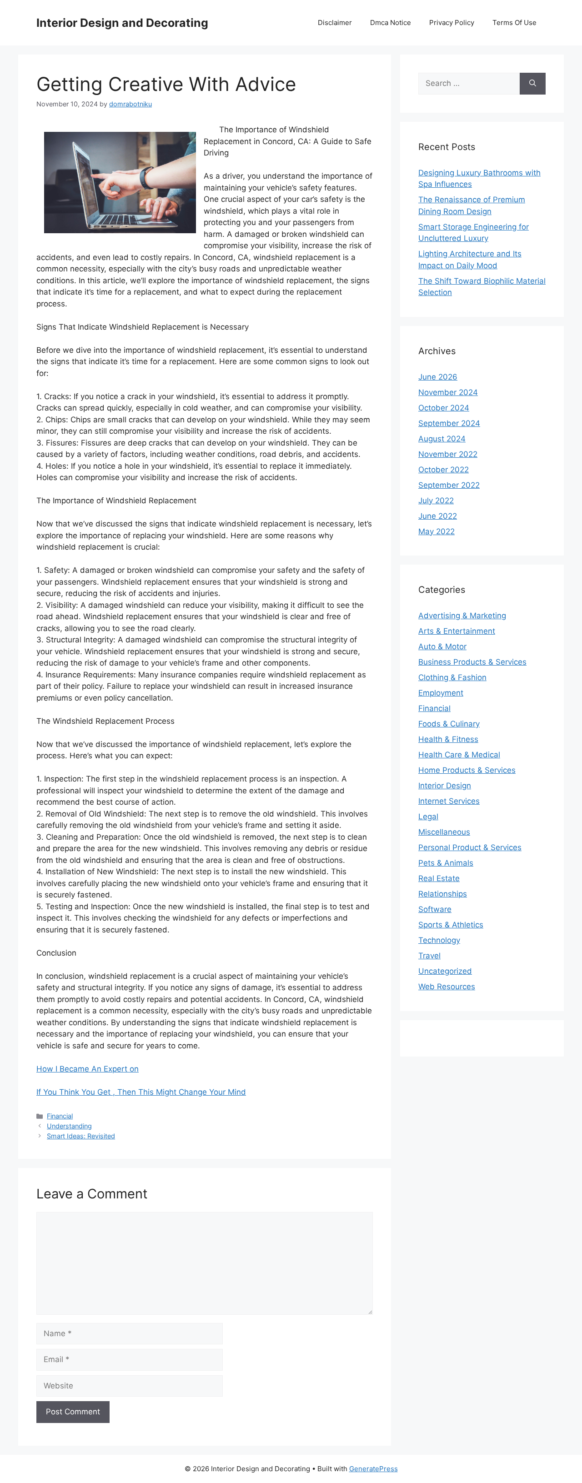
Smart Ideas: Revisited (81, 1136)
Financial (60, 1116)
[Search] (533, 84)
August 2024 (442, 438)
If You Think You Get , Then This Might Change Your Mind (141, 1092)
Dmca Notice (390, 22)
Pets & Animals (445, 862)
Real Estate (439, 878)
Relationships (442, 893)
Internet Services (449, 801)
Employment (440, 692)
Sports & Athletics (450, 924)
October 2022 (443, 469)
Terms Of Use (514, 22)
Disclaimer (335, 22)
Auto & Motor (442, 646)
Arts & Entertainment (456, 631)
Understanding (69, 1126)
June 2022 (437, 516)
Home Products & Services (467, 770)
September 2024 (449, 423)
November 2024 (448, 392)
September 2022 (449, 485)
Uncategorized (445, 971)
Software (435, 909)
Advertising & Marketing (462, 615)
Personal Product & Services (470, 847)
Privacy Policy (451, 22)
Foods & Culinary (449, 723)
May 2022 (436, 531)
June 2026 (437, 376)
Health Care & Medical (459, 754)
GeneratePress (373, 1468)
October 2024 (443, 407)
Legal (428, 816)
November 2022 (447, 454)
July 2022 (436, 500)
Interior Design (444, 785)
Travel (429, 955)
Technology (439, 940)
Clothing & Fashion (452, 677)
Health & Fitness (448, 739)
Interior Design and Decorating (122, 23)
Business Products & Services (472, 661)
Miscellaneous (444, 832)
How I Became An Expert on (87, 1068)
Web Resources (446, 986)
